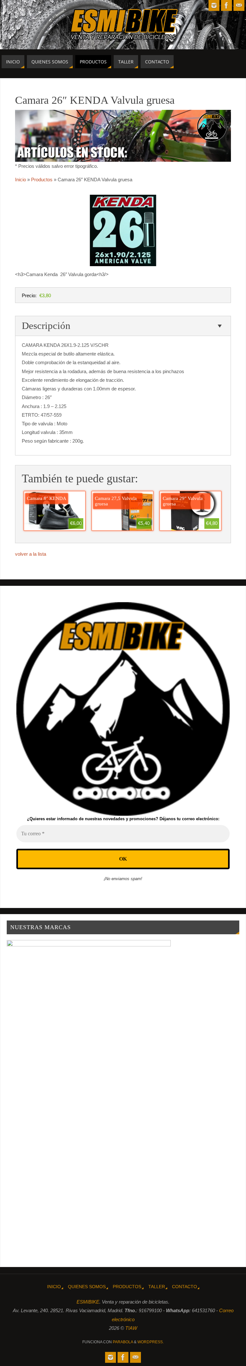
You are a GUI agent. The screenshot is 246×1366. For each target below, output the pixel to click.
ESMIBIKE (88, 1302)
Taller (156, 1286)
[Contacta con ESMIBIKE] (239, 5)
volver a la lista (30, 554)
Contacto (184, 1286)
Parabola (123, 1342)
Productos (127, 1286)
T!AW (131, 1328)
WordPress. (150, 1342)
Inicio (54, 1286)
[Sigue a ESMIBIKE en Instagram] (214, 5)
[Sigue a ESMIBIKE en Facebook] (226, 5)
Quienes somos (87, 1286)
